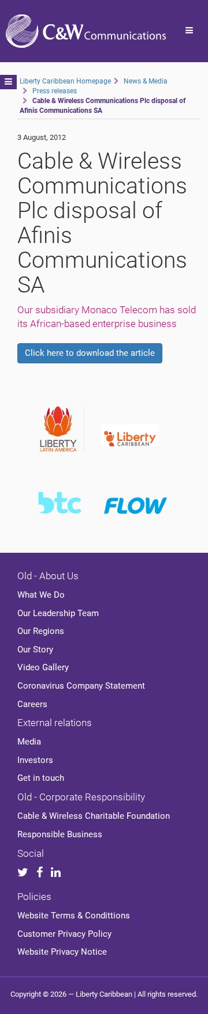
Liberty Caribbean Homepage (65, 81)
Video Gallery (43, 667)
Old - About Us (48, 576)
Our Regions (40, 631)
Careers (32, 704)
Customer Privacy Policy (64, 934)
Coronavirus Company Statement (81, 686)
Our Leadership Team (58, 613)
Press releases (54, 91)
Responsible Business (59, 834)
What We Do (41, 595)
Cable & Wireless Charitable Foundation (93, 816)
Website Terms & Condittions (73, 915)
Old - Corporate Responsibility (81, 797)
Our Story (35, 649)
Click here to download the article (90, 353)
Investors (35, 760)
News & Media (146, 81)
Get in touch (40, 778)
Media (29, 741)
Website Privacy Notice (62, 952)
